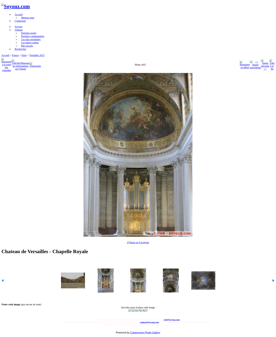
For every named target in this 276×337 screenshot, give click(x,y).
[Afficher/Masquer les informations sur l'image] (21, 64)
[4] (142, 310)
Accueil (5, 55)
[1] (130, 310)
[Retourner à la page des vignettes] (6, 64)
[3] (138, 310)
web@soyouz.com (172, 319)
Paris (24, 55)
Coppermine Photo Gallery (145, 332)
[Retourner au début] (245, 64)
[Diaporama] (35, 64)
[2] (134, 310)
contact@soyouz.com (149, 322)
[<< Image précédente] (255, 64)
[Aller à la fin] (272, 64)
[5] (146, 310)
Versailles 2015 (37, 55)
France (15, 55)
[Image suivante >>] (265, 64)
